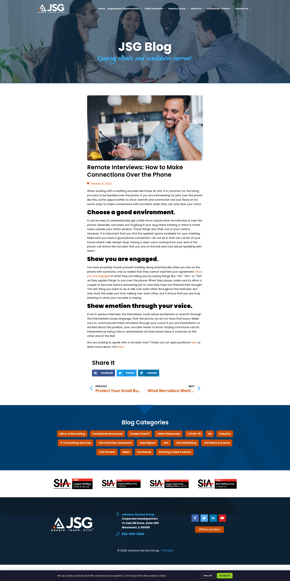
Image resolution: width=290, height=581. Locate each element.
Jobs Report (147, 443)
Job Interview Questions (115, 443)
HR (210, 434)
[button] (103, 373)
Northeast (144, 452)
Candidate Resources (107, 434)
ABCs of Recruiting (72, 434)
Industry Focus (176, 9)
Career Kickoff (140, 434)
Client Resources (168, 434)
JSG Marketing (186, 443)
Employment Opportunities (123, 9)
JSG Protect (107, 452)
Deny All (208, 575)
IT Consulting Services (75, 443)
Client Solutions (154, 9)
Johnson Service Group (138, 514)
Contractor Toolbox (218, 9)
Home (101, 9)
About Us (196, 9)
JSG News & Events (217, 443)
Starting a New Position (175, 452)
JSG (166, 443)
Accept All (224, 575)
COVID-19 (194, 434)
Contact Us (241, 9)
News (126, 452)
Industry (225, 434)
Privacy (168, 550)
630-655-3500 (133, 534)
